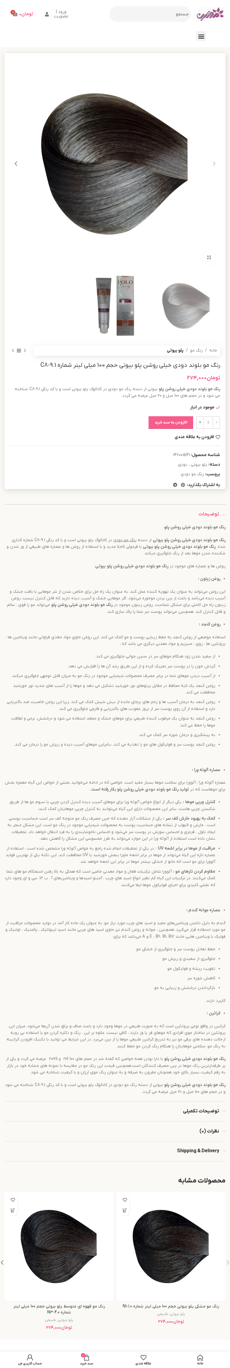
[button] (201, 36)
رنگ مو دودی (192, 474)
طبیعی (162, 1313)
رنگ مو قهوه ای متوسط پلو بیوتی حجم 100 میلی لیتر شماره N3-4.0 (59, 1309)
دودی (182, 464)
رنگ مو (196, 350)
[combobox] (149, 14)
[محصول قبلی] (25, 351)
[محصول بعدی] (13, 351)
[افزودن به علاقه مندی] (124, 1200)
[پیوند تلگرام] (175, 485)
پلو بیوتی (175, 350)
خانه (213, 350)
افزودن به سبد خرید (171, 422)
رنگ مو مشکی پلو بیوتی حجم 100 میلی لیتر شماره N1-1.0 (171, 1306)
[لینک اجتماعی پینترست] (183, 485)
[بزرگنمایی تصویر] (209, 257)
